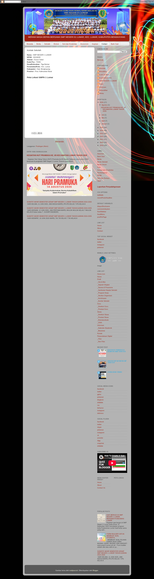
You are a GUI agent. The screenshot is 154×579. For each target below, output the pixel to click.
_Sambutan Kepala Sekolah (107, 290)
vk (98, 435)
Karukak (102, 68)
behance (100, 408)
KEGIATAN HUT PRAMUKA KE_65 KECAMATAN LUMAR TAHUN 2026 (57, 155)
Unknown (103, 87)
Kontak (99, 333)
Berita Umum (102, 164)
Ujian (99, 181)
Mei (103, 118)
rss (98, 405)
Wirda (102, 93)
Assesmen (84, 44)
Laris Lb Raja (104, 74)
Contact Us (101, 488)
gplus (99, 394)
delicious (100, 413)
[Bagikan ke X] (37, 133)
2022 (102, 136)
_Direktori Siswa (103, 314)
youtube (100, 438)
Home (99, 225)
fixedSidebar (101, 211)
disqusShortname (103, 206)
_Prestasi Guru (102, 309)
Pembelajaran (102, 173)
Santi (101, 84)
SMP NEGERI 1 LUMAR (108, 81)
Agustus (105, 105)
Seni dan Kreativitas (69, 44)
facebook (100, 239)
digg (98, 440)
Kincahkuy (103, 71)
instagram (100, 245)
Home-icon (101, 274)
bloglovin (100, 400)
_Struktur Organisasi (104, 295)
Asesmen (100, 154)
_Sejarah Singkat (103, 285)
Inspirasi (95, 44)
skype (99, 427)
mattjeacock (73, 570)
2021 (102, 139)
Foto (99, 167)
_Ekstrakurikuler (103, 320)
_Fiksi (99, 339)
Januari (104, 124)
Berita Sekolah (102, 162)
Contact (104, 44)
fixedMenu (101, 214)
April (103, 121)
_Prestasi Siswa (103, 317)
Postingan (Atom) (42, 146)
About (99, 228)
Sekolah (47, 44)
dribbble (100, 402)
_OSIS (99, 322)
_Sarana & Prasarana (105, 287)
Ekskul (56, 44)
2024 (102, 130)
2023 (102, 133)
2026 (102, 102)
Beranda (30, 44)
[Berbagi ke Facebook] (39, 133)
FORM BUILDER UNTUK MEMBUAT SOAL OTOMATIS (115, 535)
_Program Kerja (103, 293)
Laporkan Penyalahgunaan (109, 187)
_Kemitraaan (101, 298)
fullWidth (100, 195)
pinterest (100, 247)
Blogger (95, 570)
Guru (99, 304)
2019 (102, 145)
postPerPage (102, 217)
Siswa (99, 312)
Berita (38, 44)
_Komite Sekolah (103, 301)
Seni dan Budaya (103, 178)
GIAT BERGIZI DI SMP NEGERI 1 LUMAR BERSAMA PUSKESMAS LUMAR (115, 517)
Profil (99, 279)
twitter (99, 242)
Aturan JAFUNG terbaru (115, 372)
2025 (102, 127)
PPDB (99, 175)
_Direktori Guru (102, 306)
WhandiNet (103, 90)
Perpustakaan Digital (104, 336)
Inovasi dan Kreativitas (105, 170)
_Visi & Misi (101, 282)
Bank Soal (114, 44)
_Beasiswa (101, 331)
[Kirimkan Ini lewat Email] (32, 133)
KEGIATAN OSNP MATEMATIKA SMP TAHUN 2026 (117, 361)
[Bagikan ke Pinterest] (41, 133)
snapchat (100, 443)
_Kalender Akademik (104, 328)
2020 (102, 142)
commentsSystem (103, 209)
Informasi (100, 325)
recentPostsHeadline (104, 198)
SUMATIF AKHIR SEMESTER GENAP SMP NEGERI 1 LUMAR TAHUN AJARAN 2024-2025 (59, 202)
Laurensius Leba (105, 78)
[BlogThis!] (35, 133)
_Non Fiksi (101, 341)
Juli (103, 115)
